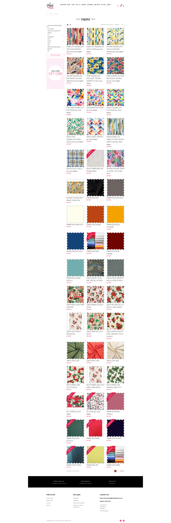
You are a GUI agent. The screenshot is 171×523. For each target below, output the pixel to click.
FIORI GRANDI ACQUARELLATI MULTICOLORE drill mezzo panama (75, 110)
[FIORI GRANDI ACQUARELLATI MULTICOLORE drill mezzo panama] (75, 97)
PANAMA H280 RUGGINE (94, 225)
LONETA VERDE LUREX (72, 361)
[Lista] (70, 25)
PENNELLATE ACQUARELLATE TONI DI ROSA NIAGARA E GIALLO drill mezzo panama (75, 49)
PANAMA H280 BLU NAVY (114, 438)
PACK (48, 45)
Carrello (48, 503)
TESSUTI (49, 41)
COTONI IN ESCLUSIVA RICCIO (53, 30)
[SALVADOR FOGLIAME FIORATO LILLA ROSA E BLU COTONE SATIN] (116, 158)
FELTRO (49, 43)
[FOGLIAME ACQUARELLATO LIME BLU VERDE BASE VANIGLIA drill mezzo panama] (116, 36)
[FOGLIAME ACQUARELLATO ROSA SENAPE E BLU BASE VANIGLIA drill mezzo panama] (75, 66)
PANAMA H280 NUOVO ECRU (74, 225)
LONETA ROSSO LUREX (93, 361)
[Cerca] (118, 6)
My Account (123, 6)
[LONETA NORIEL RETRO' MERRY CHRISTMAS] (75, 294)
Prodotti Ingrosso (104, 510)
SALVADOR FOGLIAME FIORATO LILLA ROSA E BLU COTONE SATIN (116, 171)
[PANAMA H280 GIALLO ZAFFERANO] (116, 214)
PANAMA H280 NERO (93, 198)
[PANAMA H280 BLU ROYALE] (75, 241)
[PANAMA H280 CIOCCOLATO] (116, 188)
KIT (48, 34)
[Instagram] (124, 521)
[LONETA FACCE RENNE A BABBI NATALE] (75, 321)
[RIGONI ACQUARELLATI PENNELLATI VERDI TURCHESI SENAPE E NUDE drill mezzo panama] (116, 127)
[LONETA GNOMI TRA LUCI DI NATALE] (95, 321)
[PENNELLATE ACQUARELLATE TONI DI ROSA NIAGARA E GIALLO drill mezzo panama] (75, 36)
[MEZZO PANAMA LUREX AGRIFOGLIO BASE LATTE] (116, 375)
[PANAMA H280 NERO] (95, 188)
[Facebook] (121, 521)
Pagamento (76, 498)
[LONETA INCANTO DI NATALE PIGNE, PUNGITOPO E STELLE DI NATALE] (116, 321)
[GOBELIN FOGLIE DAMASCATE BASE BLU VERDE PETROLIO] (116, 268)
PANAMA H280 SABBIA (113, 465)
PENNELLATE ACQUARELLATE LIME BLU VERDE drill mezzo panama (95, 49)
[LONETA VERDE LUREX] (75, 350)
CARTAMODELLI (50, 37)
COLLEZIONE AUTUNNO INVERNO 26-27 (54, 26)
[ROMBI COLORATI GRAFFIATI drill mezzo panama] (95, 127)
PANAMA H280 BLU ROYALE (74, 251)
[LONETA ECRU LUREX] (116, 350)
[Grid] (67, 25)
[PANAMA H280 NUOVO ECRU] (75, 214)
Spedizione (76, 500)
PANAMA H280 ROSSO (93, 438)
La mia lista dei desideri (55, 55)
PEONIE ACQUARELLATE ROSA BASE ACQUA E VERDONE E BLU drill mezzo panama (115, 78)
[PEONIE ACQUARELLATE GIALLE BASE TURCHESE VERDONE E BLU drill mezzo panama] (95, 66)
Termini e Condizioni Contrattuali (78, 506)
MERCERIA (49, 49)
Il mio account (49, 498)
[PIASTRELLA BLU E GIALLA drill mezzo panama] (75, 158)
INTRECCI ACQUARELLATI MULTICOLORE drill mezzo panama (114, 110)
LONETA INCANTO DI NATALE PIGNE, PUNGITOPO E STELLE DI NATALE (115, 334)
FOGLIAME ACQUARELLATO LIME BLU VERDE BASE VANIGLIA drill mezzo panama (115, 49)
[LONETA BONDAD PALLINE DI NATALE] (95, 294)
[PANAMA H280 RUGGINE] (95, 214)
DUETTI (48, 39)
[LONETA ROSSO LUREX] (95, 350)
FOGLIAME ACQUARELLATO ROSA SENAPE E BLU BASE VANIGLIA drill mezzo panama (74, 78)
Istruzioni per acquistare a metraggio (103, 506)
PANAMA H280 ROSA (93, 251)
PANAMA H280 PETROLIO (73, 465)
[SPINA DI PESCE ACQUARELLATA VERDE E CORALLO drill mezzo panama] (75, 127)
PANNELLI (49, 32)
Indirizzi (48, 505)
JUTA (48, 51)
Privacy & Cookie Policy (78, 503)
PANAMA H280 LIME (92, 465)
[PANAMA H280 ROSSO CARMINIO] (116, 241)
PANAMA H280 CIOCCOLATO (115, 198)
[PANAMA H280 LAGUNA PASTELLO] (75, 268)
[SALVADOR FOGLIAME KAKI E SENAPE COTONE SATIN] (75, 188)
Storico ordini (49, 500)
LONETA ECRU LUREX (113, 361)
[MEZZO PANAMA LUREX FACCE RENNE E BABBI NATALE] (95, 375)
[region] (55, 58)
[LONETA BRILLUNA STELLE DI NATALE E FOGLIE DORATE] (116, 294)
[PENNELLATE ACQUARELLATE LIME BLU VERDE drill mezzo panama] (95, 36)
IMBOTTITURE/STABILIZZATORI (54, 47)
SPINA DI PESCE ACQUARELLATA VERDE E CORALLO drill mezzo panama (74, 139)
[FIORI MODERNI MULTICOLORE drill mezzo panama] (95, 97)
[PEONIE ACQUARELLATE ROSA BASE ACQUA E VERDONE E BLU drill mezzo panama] (116, 66)
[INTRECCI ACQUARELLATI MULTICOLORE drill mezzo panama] (116, 97)
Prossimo (122, 471)
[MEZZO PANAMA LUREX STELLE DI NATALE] (75, 375)
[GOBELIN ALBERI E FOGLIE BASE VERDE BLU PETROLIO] (95, 268)
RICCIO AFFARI (50, 28)
